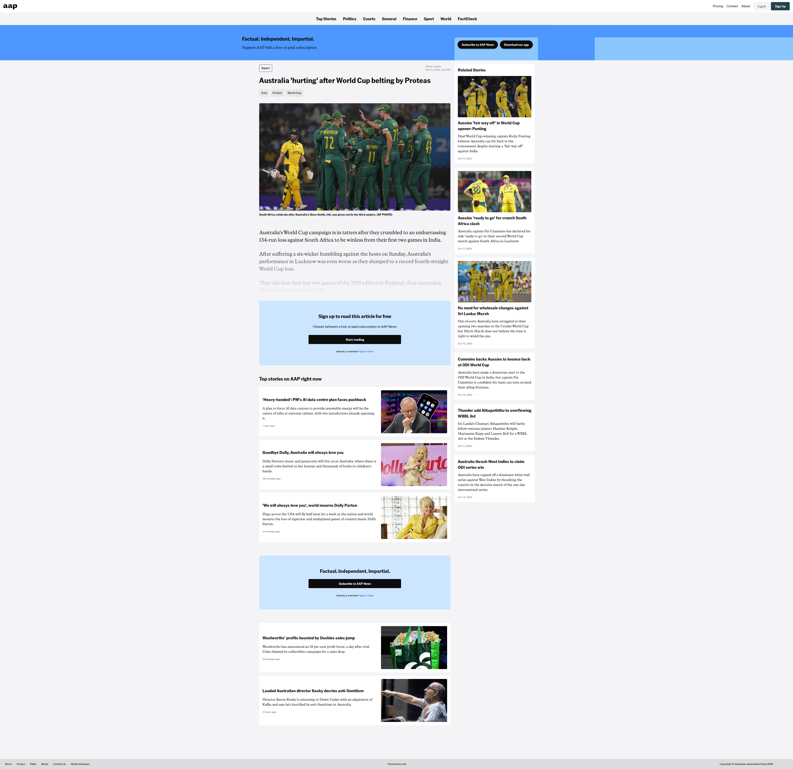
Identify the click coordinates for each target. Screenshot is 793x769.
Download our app (516, 45)
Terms (8, 764)
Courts (369, 18)
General (389, 18)
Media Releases (80, 764)
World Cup (294, 93)
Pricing (718, 6)
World (445, 18)
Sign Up (780, 6)
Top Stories (326, 18)
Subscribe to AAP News (478, 45)
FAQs (33, 764)
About (745, 6)
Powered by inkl (397, 764)
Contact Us (59, 764)
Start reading (355, 339)
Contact (732, 6)
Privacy (21, 764)
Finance (410, 18)
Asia (264, 93)
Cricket (277, 93)
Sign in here (366, 351)
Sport (429, 18)
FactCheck (467, 18)
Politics (349, 18)
